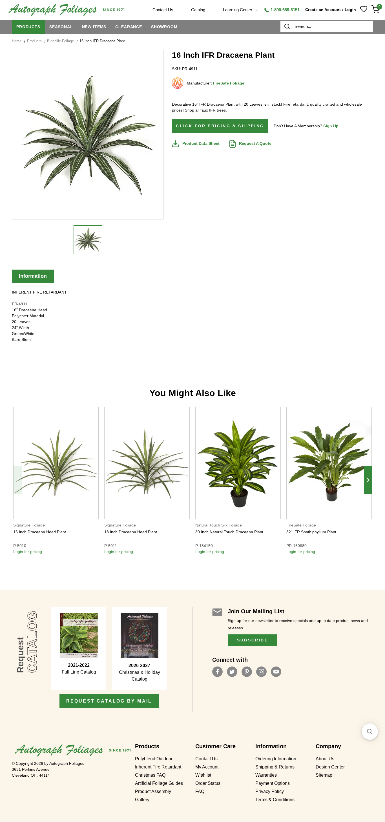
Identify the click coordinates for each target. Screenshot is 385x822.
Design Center (330, 767)
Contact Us (206, 759)
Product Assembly (153, 791)
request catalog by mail (109, 701)
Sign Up (330, 126)
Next (368, 480)
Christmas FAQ (150, 775)
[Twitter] (232, 672)
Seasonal (61, 27)
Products (28, 27)
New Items (94, 27)
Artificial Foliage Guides (159, 783)
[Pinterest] (247, 672)
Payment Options (272, 783)
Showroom (164, 27)
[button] (370, 731)
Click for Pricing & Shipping (220, 126)
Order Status (207, 783)
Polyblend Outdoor (153, 759)
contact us (162, 9)
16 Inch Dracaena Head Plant (39, 532)
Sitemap (324, 775)
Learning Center (238, 9)
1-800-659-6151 (284, 9)
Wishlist (203, 775)
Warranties (266, 775)
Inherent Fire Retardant (158, 767)
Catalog (198, 9)
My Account (206, 767)
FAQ (199, 791)
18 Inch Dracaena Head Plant (130, 532)
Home (16, 41)
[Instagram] (261, 672)
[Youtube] (276, 672)
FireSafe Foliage (228, 83)
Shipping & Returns (275, 767)
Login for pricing (27, 551)
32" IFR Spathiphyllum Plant (311, 532)
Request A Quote (254, 143)
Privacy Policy (269, 791)
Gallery (142, 799)
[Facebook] (217, 672)
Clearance (128, 27)
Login (350, 9)
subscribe (252, 640)
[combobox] (326, 26)
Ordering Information (275, 759)
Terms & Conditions (275, 799)
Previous (17, 480)
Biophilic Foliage (60, 41)
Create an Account (323, 9)
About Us (325, 759)
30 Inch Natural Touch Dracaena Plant (229, 532)
